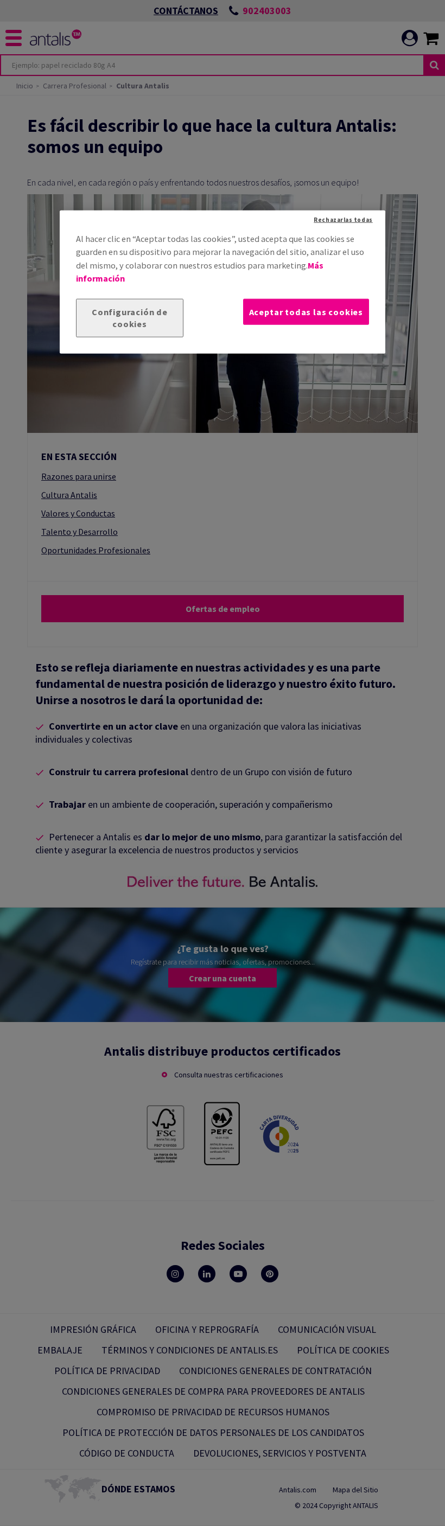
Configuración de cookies (130, 317)
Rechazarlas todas (343, 220)
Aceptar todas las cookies (306, 311)
